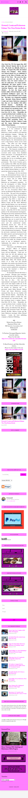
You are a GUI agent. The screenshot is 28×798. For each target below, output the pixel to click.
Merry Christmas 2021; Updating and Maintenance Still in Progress (16, 686)
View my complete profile (10, 501)
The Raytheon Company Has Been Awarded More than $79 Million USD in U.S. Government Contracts (17, 665)
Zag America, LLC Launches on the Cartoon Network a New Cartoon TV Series (18, 692)
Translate (11, 781)
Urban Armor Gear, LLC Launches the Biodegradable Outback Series (16, 658)
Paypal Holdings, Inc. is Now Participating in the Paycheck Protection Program (17, 651)
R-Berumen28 (9, 498)
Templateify (16, 786)
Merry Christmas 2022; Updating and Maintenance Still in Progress (12, 748)
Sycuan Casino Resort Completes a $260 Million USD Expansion (17, 631)
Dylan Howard (9, 22)
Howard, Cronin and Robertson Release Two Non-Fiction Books (12, 422)
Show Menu (6, 2)
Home (2, 22)
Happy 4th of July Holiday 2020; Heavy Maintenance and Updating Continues (17, 644)
